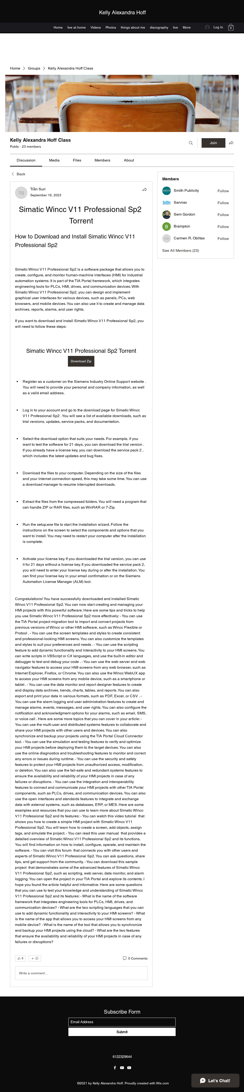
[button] (231, 27)
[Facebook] (114, 1067)
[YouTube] (122, 1067)
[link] (26, 160)
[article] (81, 584)
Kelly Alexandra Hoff (122, 12)
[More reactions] (34, 958)
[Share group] (231, 143)
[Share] (144, 189)
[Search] (191, 143)
